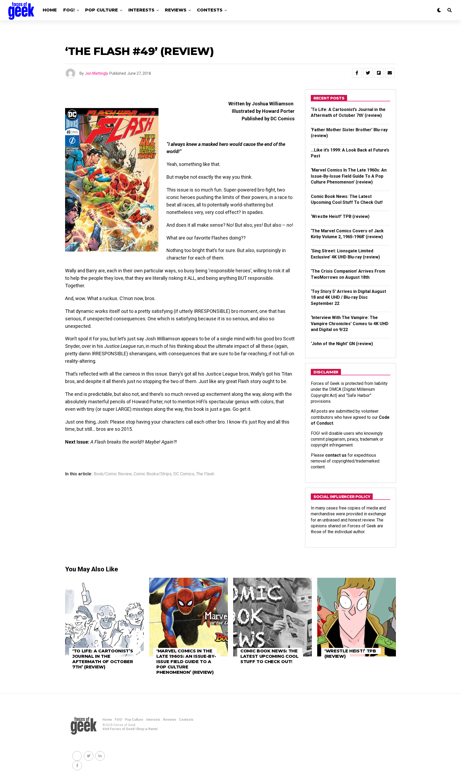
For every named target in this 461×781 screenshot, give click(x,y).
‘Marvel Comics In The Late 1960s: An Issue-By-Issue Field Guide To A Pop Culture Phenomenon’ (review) (349, 176)
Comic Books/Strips (153, 474)
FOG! (69, 10)
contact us (336, 455)
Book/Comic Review (113, 474)
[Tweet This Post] (368, 73)
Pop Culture (101, 10)
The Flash (205, 474)
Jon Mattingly (96, 73)
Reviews (175, 10)
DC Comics (183, 474)
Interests (141, 10)
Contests (209, 10)
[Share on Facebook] (357, 73)
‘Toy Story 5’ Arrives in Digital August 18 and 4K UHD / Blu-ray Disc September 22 (348, 297)
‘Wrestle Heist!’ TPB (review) (340, 216)
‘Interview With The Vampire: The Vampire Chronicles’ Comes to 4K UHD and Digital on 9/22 (349, 323)
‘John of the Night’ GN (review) (342, 343)
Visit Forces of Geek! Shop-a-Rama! (129, 729)
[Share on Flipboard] (379, 73)
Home (50, 10)
